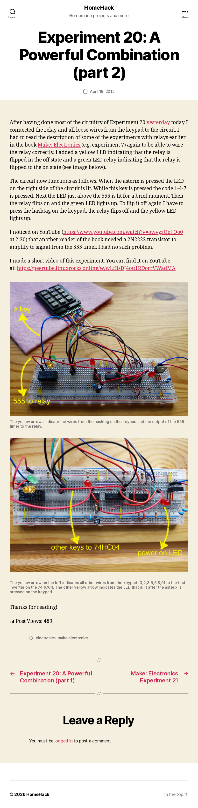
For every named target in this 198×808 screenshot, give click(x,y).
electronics (46, 637)
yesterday (158, 122)
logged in (64, 740)
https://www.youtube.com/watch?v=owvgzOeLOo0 (123, 232)
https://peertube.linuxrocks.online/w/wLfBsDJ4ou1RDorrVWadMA (96, 268)
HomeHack (99, 8)
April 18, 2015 (102, 91)
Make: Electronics (59, 145)
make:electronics (73, 637)
